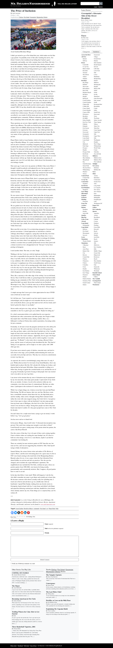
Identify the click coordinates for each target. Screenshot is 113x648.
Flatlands (85, 126)
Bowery (85, 255)
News (94, 172)
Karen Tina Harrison (52, 577)
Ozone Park (97, 253)
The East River (86, 168)
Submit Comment (44, 559)
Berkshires (96, 177)
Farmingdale (86, 225)
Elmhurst (96, 223)
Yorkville (96, 152)
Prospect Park (86, 152)
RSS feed (26, 646)
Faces (83, 35)
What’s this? (13, 646)
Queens (95, 211)
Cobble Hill (86, 106)
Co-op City (86, 66)
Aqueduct (96, 213)
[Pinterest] (28, 512)
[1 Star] (17, 516)
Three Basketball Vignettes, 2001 (23, 627)
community (36, 508)
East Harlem (86, 271)
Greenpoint (33, 17)
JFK (95, 243)
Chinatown (85, 261)
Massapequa (86, 233)
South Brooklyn (87, 164)
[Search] (101, 3)
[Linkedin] (25, 512)
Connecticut (84, 182)
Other (94, 174)
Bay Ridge (85, 82)
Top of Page (33, 646)
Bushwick (85, 98)
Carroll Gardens (87, 102)
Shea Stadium (86, 158)
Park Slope (85, 146)
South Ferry (97, 112)
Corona (96, 221)
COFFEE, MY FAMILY (20, 573)
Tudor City (97, 126)
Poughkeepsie (97, 199)
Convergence (50, 583)
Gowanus (85, 130)
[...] (50, 580)
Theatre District (87, 241)
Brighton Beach (87, 92)
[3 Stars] (21, 516)
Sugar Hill (85, 213)
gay (47, 508)
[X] (18, 512)
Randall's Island (97, 273)
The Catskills (96, 279)
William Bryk (51, 594)
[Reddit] (22, 512)
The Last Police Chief (53, 592)
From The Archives (84, 204)
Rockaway (85, 156)
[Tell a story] (68, 4)
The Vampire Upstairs (54, 575)
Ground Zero (97, 59)
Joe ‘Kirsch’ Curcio (87, 20)
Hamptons (85, 189)
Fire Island (26, 17)
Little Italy (96, 68)
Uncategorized (97, 281)
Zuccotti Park (97, 154)
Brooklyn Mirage (28, 508)
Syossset (85, 235)
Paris (95, 193)
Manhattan (84, 243)
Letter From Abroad (84, 220)
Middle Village (98, 251)
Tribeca (96, 124)
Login (95, 7)
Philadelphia (97, 195)
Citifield (96, 219)
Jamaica (83, 215)
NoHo (95, 90)
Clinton (85, 263)
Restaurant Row (98, 104)
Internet (85, 59)
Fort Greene (86, 128)
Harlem (83, 207)
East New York (87, 122)
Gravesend (85, 132)
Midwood (85, 144)
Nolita (95, 92)
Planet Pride (52, 508)
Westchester (96, 285)
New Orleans (97, 191)
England (83, 195)
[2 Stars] (19, 516)
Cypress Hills (86, 112)
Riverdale (85, 70)
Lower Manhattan (84, 238)
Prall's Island (97, 282)
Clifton (96, 277)
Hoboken (96, 168)
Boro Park (85, 90)
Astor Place (86, 249)
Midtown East (97, 158)
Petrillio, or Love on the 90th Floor (58, 600)
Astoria (96, 175)
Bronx (83, 63)
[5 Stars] (24, 516)
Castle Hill (85, 64)
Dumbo (85, 269)
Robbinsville (97, 170)
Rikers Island (86, 68)
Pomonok (85, 201)
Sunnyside (96, 267)
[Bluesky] (15, 512)
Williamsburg (86, 170)
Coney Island (86, 108)
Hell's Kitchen (97, 63)
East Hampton (85, 187)
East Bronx (84, 185)
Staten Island (96, 275)
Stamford (85, 183)
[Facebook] (12, 512)
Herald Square (97, 64)
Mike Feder (85, 37)
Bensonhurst (86, 88)
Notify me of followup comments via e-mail (23, 563)
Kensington (86, 136)
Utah (95, 201)
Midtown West (98, 160)
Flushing (83, 199)
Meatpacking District (41, 17)
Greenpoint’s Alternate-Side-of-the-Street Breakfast (91, 15)
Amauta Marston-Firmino (20, 575)
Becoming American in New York (24, 599)
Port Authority (97, 162)
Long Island (86, 138)
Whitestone (97, 269)
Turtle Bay (96, 128)
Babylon (85, 229)
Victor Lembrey (51, 611)
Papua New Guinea (96, 206)
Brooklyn (84, 80)
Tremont (85, 72)
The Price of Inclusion (23, 11)
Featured (83, 197)
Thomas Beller (17, 628)
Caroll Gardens (87, 100)
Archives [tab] (96, 52)
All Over (83, 57)
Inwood (96, 66)
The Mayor (16, 586)
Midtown (96, 82)
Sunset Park (86, 166)
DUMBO (85, 118)
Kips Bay (83, 217)
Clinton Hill (86, 104)
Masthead (20, 646)
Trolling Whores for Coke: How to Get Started (25, 613)
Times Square (97, 122)
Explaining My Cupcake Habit (57, 609)
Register (101, 7)
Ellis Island (84, 193)
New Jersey (96, 166)
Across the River (86, 55)
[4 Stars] (23, 516)
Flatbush (85, 124)
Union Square (97, 130)
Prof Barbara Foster (52, 602)
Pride (57, 508)
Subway (85, 61)
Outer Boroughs (98, 98)
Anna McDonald (17, 588)
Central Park (85, 176)
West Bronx (86, 74)
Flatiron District (87, 279)
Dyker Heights (86, 120)
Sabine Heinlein (17, 601)
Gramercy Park (87, 281)
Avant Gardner (19, 508)
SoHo (95, 110)
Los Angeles (97, 187)
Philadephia (97, 197)
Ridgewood (97, 255)
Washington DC (98, 203)
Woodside (96, 271)
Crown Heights (87, 110)
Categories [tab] (86, 52)
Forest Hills (97, 227)
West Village (97, 144)
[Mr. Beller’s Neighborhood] (33, 4)
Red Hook (85, 154)
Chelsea (21, 17)
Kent (15, 615)
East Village (84, 191)
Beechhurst (97, 217)
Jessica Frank (51, 585)
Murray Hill (97, 88)
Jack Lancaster (16, 13)
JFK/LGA (96, 245)
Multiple (95, 164)
